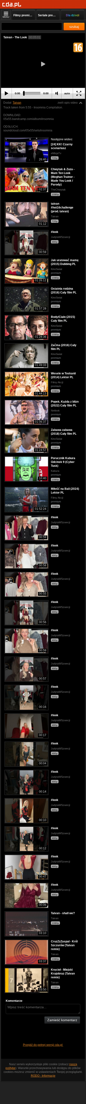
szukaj (74, 26)
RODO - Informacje (43, 1075)
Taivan (17, 102)
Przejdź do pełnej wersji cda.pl (43, 1045)
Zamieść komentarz (62, 1020)
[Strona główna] (11, 5)
